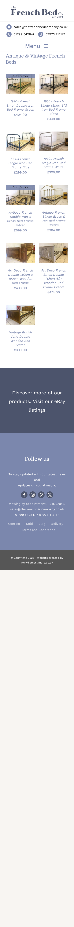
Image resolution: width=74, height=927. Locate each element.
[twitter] (49, 494)
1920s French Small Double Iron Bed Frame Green (20, 105)
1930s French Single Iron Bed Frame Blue (20, 163)
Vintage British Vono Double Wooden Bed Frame (20, 338)
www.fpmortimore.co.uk (37, 562)
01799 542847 (24, 34)
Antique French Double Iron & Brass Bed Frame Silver (20, 219)
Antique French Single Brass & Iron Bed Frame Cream (54, 219)
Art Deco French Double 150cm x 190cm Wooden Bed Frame (20, 276)
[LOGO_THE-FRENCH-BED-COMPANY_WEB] (37, 7)
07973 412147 (55, 34)
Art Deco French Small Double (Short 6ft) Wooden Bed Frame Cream (53, 278)
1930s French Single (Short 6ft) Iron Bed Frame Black (53, 107)
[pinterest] (41, 494)
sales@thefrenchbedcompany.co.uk (41, 27)
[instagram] (32, 494)
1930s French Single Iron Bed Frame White (53, 163)
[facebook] (24, 494)
